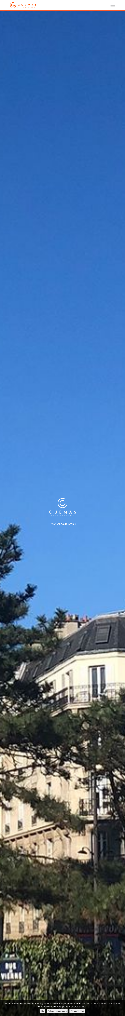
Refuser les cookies (57, 1011)
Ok (42, 1011)
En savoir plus (77, 1011)
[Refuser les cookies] (121, 1007)
